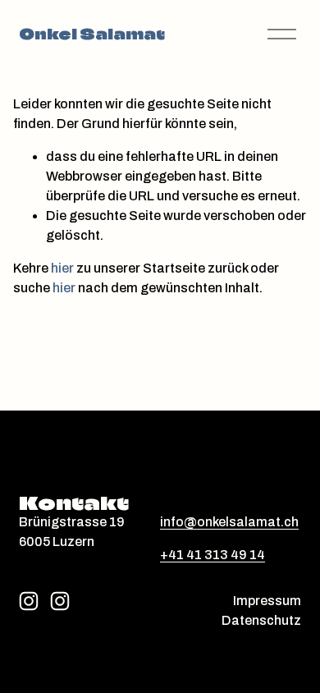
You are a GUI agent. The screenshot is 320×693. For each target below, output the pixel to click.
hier (62, 268)
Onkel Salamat (92, 34)
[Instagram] (29, 601)
